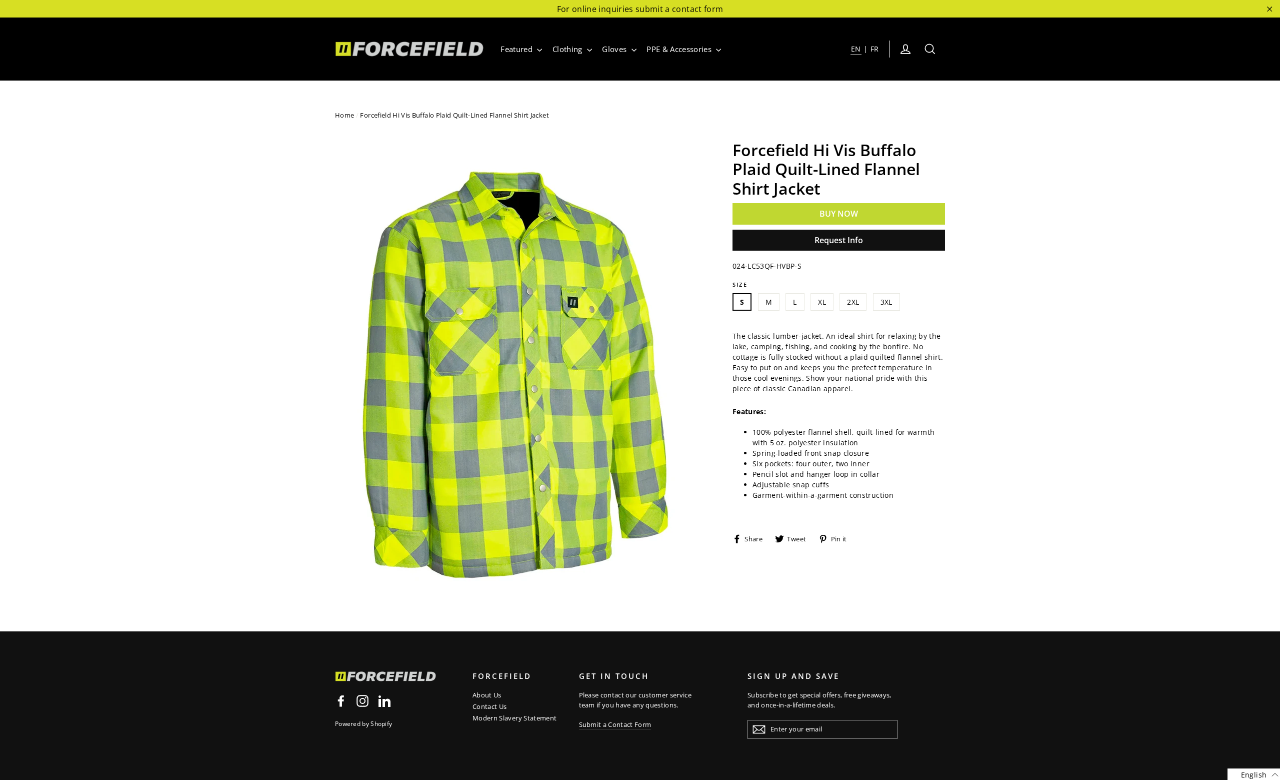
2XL (853, 302)
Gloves (615, 49)
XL (822, 302)
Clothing (568, 49)
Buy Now (839, 213)
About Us (487, 694)
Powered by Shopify (363, 723)
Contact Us (489, 706)
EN (856, 49)
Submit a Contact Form (615, 724)
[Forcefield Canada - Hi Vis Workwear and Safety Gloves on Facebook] (341, 701)
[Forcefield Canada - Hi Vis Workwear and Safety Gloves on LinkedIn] (384, 701)
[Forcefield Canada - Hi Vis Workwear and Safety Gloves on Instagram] (362, 701)
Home (344, 115)
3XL (886, 302)
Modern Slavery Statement (514, 717)
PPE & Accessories (680, 49)
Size (740, 284)
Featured (517, 49)
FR (874, 49)
